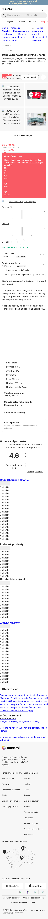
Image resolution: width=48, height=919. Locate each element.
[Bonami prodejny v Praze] (23, 858)
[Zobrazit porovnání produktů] (34, 9)
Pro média (28, 818)
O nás (26, 790)
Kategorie (15, 28)
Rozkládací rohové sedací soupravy (22, 701)
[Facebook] (38, 748)
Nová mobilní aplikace (33, 829)
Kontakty (28, 784)
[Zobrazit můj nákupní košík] (39, 9)
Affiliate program (31, 823)
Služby (27, 778)
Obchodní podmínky (11, 898)
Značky (27, 795)
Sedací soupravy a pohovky (37, 31)
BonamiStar (29, 834)
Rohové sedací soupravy (11, 695)
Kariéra (27, 806)
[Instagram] (44, 748)
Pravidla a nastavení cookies (23, 902)
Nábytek (6, 31)
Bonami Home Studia (11, 801)
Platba (4, 795)
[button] (22, 242)
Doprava (5, 784)
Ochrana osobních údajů (33, 898)
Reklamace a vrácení (11, 790)
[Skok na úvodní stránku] (7, 9)
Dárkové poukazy (31, 801)
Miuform (11, 698)
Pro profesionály (31, 812)
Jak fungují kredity (10, 806)
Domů (5, 28)
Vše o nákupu (8, 778)
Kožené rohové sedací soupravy (18, 710)
